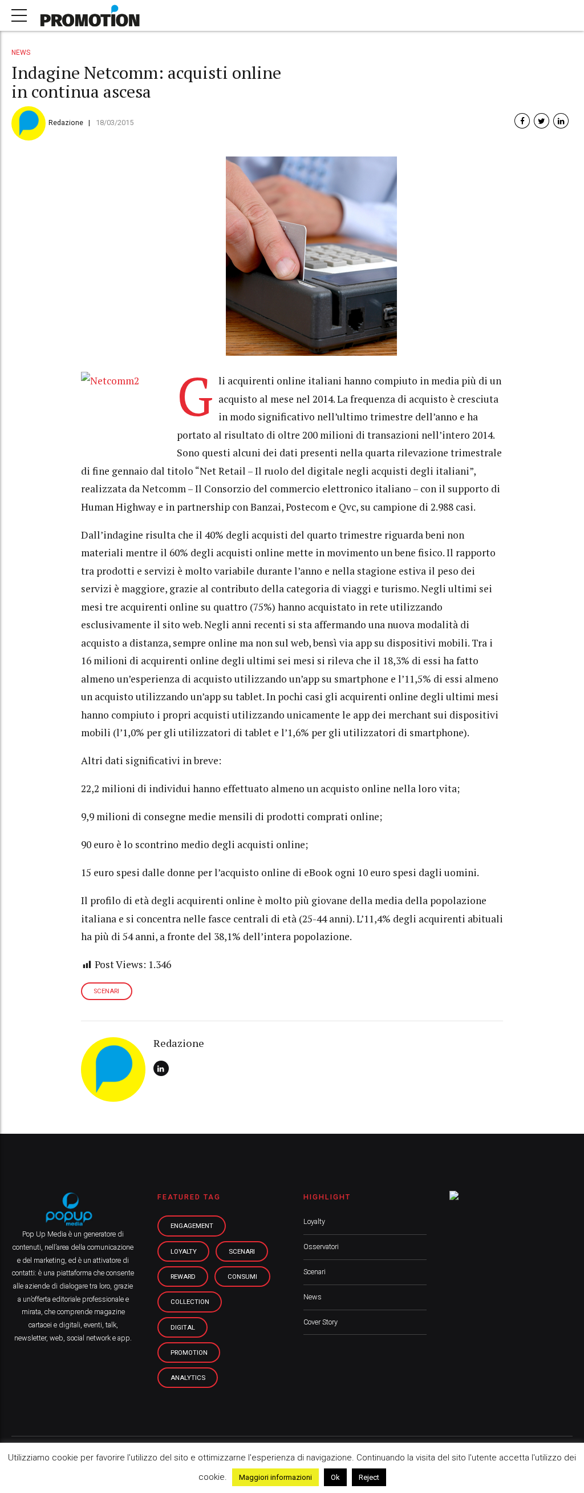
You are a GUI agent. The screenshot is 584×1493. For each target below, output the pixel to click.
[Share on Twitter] (541, 121)
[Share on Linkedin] (561, 121)
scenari (106, 991)
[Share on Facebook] (522, 121)
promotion (189, 1352)
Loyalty (314, 1221)
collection (190, 1302)
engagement (192, 1226)
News (20, 53)
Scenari (314, 1271)
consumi (242, 1277)
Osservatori (321, 1246)
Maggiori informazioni (275, 1477)
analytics (188, 1378)
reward (183, 1277)
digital (183, 1327)
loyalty (184, 1251)
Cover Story (320, 1322)
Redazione (65, 122)
